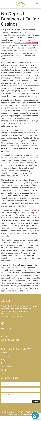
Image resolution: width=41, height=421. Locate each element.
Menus (4, 353)
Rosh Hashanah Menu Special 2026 (16, 349)
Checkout (5, 370)
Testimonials (6, 366)
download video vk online (26, 43)
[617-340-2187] (3, 323)
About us (5, 356)
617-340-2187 (6, 329)
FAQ (3, 360)
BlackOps (27, 415)
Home (3, 346)
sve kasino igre (27, 210)
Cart (3, 373)
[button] (37, 4)
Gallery (4, 363)
